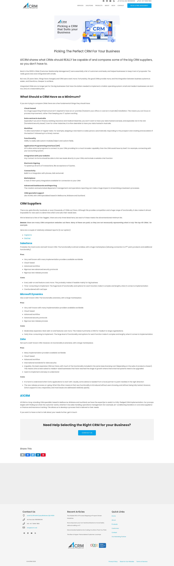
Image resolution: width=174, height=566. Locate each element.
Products (115, 524)
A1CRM (25, 396)
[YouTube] (31, 533)
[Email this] (22, 454)
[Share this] (27, 454)
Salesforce (26, 243)
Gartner (27, 238)
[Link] (30, 5)
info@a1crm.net (32, 528)
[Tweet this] (32, 454)
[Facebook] (24, 533)
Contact (114, 532)
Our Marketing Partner (119, 537)
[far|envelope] (25, 527)
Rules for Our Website (127, 561)
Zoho (23, 339)
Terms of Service (141, 561)
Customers (115, 528)
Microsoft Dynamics (31, 294)
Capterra (28, 235)
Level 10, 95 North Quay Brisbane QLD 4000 (40, 515)
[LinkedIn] (28, 533)
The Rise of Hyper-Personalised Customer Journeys (84, 534)
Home (114, 516)
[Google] (35, 533)
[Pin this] (43, 454)
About (114, 520)
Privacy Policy (113, 561)
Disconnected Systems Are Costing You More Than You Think (86, 530)
